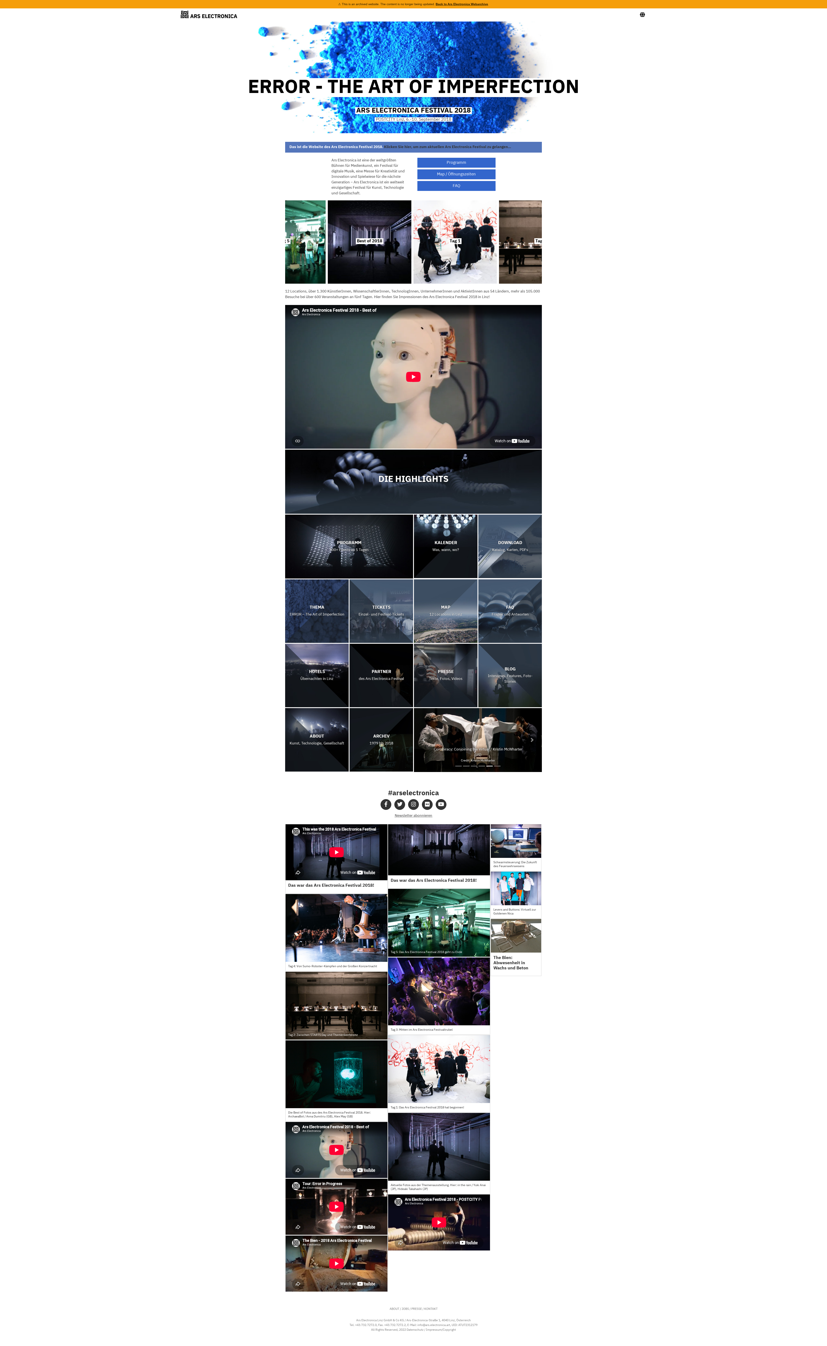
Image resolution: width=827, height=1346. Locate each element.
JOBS (405, 1308)
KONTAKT (431, 1308)
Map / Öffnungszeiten (456, 174)
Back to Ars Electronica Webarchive (462, 4)
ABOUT (394, 1308)
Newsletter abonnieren (413, 816)
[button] (423, 740)
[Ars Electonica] (212, 14)
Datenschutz (415, 1329)
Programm (456, 163)
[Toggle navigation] (642, 14)
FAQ (456, 186)
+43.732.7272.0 (366, 1325)
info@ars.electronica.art (433, 1325)
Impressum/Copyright (441, 1329)
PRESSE (416, 1308)
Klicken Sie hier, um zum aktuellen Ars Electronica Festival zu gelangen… (447, 147)
